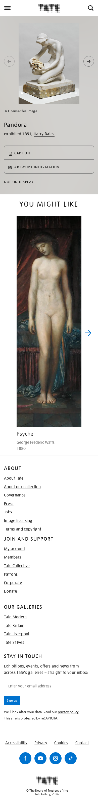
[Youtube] (40, 758)
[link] (20, 111)
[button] (90, 8)
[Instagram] (56, 758)
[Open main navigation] (19, 8)
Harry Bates (44, 133)
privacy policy (68, 712)
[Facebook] (25, 758)
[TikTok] (71, 758)
